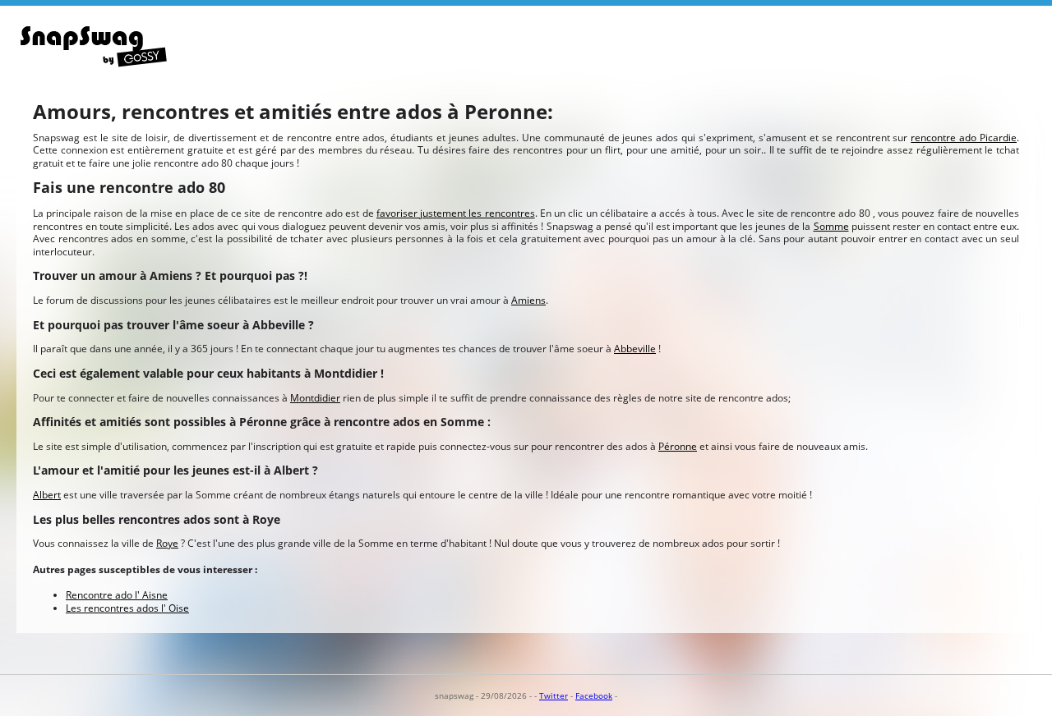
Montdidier (315, 398)
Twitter (553, 695)
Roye (167, 543)
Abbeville (635, 349)
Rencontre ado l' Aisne (117, 595)
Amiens (528, 300)
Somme (831, 226)
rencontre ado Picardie (964, 138)
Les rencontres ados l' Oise (127, 608)
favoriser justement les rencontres (455, 213)
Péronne (677, 446)
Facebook (593, 695)
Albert (47, 495)
